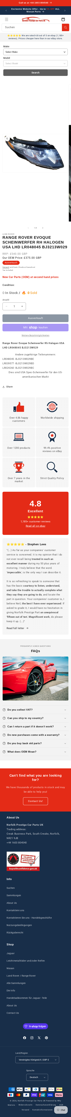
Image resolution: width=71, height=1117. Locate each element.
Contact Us (13, 1013)
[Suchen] (65, 27)
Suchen (11, 888)
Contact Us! (35, 801)
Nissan (10, 968)
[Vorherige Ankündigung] (6, 10)
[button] (6, 19)
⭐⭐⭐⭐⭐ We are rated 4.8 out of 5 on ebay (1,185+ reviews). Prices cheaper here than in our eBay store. (35, 37)
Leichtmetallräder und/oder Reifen (26, 960)
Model (6, 58)
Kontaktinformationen (42, 1110)
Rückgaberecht (15, 932)
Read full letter (15, 628)
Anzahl (5, 300)
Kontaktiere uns (15, 910)
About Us (12, 903)
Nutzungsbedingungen (19, 925)
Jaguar (11, 953)
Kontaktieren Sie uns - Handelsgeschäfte (29, 917)
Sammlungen (14, 895)
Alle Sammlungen (16, 983)
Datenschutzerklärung (46, 1105)
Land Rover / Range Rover (21, 975)
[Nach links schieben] (28, 228)
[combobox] (35, 27)
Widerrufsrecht (25, 1105)
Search (36, 72)
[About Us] (23, 861)
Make (6, 46)
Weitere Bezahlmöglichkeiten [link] (36, 335)
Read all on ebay (35, 525)
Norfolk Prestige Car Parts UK (32, 1101)
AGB (61, 1105)
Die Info (11, 990)
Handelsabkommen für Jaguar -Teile (27, 998)
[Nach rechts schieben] (42, 228)
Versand (5, 267)
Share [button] (9, 386)
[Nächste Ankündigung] (65, 10)
